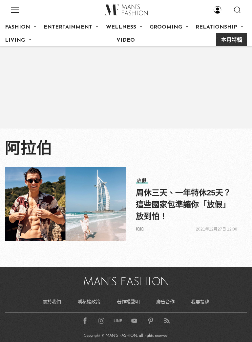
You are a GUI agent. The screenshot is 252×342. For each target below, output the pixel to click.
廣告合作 (165, 301)
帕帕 (140, 229)
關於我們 (52, 301)
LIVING (15, 40)
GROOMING (166, 27)
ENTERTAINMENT (68, 27)
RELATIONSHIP (216, 27)
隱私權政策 (88, 301)
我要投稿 (200, 301)
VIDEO (125, 40)
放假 (142, 180)
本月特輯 (231, 40)
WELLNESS (121, 27)
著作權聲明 (128, 301)
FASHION (17, 27)
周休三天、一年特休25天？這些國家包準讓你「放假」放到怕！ (183, 204)
